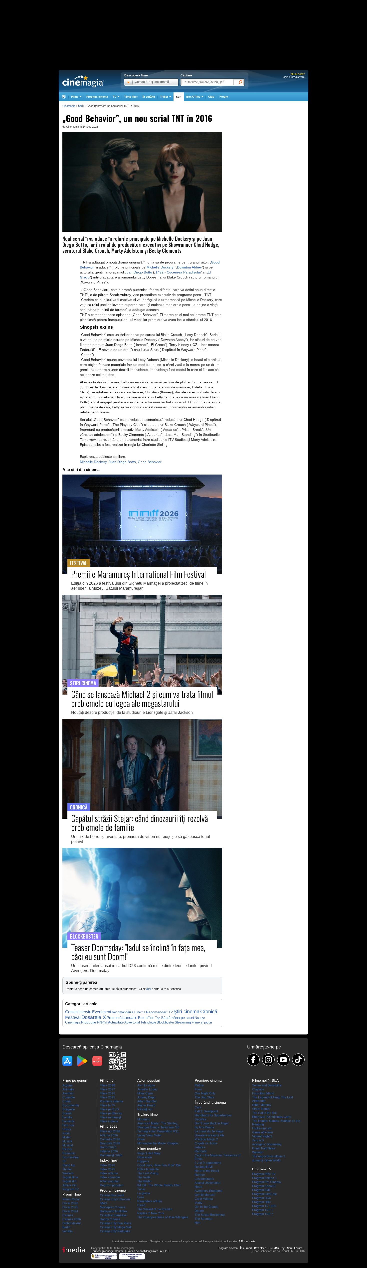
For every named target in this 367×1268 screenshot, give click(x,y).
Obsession (144, 1157)
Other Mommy (261, 1105)
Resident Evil (204, 1167)
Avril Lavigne (146, 1085)
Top (157, 1018)
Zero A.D (258, 1140)
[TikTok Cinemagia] (298, 1059)
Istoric (66, 1133)
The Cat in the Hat (264, 1113)
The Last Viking (147, 1173)
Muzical (67, 1145)
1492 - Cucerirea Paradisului (178, 272)
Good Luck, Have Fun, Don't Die (159, 1165)
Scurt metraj (70, 1157)
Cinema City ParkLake (115, 1231)
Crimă (66, 1101)
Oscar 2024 (70, 1211)
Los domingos (204, 1179)
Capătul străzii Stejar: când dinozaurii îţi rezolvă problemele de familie (139, 822)
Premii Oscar (71, 1199)
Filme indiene (109, 1121)
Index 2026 (107, 1165)
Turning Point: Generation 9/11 (158, 1131)
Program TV (70, 1189)
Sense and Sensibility (267, 1085)
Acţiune (67, 1085)
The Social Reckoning (210, 1215)
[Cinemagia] (64, 96)
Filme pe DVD (109, 1109)
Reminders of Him (149, 1201)
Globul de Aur (71, 1223)
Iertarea (200, 1147)
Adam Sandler (147, 1101)
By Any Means (204, 1127)
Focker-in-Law (262, 1128)
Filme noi (107, 1080)
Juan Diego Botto (138, 272)
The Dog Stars (204, 1097)
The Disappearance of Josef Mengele (162, 1217)
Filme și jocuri (202, 1022)
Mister (66, 1137)
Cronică (208, 1011)
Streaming (183, 1022)
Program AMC (261, 1190)
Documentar (70, 1105)
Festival (73, 1017)
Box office (146, 1018)
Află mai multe (247, 1241)
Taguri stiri (69, 1181)
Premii (102, 1022)
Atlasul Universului (207, 1183)
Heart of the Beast (207, 1171)
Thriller (67, 1169)
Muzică (67, 1141)
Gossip (71, 1012)
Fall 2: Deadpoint (206, 1111)
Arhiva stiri (69, 1185)
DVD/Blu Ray (277, 1248)
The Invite (144, 1177)
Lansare (129, 1017)
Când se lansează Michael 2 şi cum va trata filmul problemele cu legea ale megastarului (142, 698)
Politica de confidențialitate (142, 1251)
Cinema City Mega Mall (116, 1227)
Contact (119, 1251)
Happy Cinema (110, 1219)
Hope (198, 1187)
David (141, 1205)
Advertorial (132, 1022)
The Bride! (144, 1181)
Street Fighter (261, 1109)
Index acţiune (109, 1173)
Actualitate (116, 1022)
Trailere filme (147, 1114)
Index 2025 (107, 1169)
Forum (223, 96)
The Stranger (203, 1219)
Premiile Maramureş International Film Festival (138, 573)
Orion (141, 1139)
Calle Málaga (204, 1199)
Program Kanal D (264, 1186)
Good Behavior (150, 462)
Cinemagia (68, 105)
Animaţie (68, 1089)
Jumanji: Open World (266, 1160)
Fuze (140, 1197)
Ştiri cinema (186, 1011)
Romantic (68, 1153)
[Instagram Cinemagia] (268, 1059)
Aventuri (68, 1093)
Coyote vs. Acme (206, 1143)
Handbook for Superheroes (213, 1115)
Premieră (114, 1017)
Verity (198, 1203)
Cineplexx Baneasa (113, 1215)
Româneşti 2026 (111, 1155)
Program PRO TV (264, 1174)
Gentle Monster (205, 1195)
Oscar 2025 (70, 1207)
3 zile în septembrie (208, 1163)
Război (67, 1149)
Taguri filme (70, 1177)
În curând (149, 96)
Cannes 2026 (71, 1219)
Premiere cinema (111, 1101)
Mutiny (199, 1085)
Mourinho (143, 1119)
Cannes (67, 1215)
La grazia (143, 1193)
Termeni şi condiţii (102, 1251)
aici (148, 989)
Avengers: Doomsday (266, 1144)
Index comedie (110, 1177)
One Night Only (205, 1093)
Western (68, 1173)
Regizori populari (111, 1185)
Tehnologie (148, 1022)
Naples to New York (150, 1213)
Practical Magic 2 (206, 1139)
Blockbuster (165, 1022)
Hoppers (143, 1161)
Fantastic (68, 1121)
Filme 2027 (107, 1089)
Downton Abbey (189, 267)
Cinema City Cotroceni (115, 1199)
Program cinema (97, 96)
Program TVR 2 (262, 1214)
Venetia (67, 1231)
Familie (67, 1117)
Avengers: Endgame (208, 1191)
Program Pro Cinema (266, 1182)
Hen (197, 1223)
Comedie (68, 1097)
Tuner (141, 1189)
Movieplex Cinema (112, 1207)
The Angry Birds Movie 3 (268, 1156)
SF (64, 1161)
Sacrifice (200, 1119)
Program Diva (261, 1198)
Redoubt (200, 1151)
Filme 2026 (107, 1093)
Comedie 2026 (110, 1139)
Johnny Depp (146, 1097)
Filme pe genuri (74, 1080)
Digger (199, 1211)
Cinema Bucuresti (112, 1195)
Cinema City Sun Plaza (115, 1223)
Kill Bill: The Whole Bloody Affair (159, 1185)
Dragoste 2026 (110, 1143)
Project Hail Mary (149, 1153)
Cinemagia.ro (83, 81)
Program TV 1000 (264, 1206)
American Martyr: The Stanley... (158, 1123)
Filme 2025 (107, 1097)
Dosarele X (93, 1017)
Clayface (258, 1089)
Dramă (67, 1113)
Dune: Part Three (263, 1148)
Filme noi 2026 (110, 1131)
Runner (200, 1175)
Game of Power (262, 1132)
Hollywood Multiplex (113, 1211)
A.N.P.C (165, 1251)
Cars (198, 1107)
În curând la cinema (210, 1102)
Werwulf (257, 1152)
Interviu (84, 1012)
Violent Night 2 (262, 1136)
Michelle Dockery (160, 267)
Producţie (88, 1022)
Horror (66, 1129)
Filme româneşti (111, 1117)
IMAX (103, 1203)
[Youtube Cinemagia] (283, 1059)
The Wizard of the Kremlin (154, 1209)
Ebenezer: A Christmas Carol (271, 1117)
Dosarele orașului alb (209, 1135)
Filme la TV (107, 1105)
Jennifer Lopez (147, 1089)
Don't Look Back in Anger (212, 1123)
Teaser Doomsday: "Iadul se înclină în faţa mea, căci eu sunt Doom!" (138, 952)
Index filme (108, 1160)
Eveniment (101, 1012)
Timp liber (131, 96)
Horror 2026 (108, 1147)
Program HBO (261, 1202)
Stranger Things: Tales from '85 (158, 1127)
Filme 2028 (107, 1085)
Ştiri (178, 96)
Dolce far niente (148, 1169)
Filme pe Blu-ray (111, 1113)
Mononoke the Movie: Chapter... (158, 1143)
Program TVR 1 (262, 1210)
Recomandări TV (159, 1012)
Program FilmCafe (264, 1194)
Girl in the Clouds (206, 1207)
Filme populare (149, 1148)
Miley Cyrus (145, 1093)
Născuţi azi (144, 1109)
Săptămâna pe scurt (177, 1017)
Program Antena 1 (264, 1178)
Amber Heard (146, 1105)
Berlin (66, 1227)
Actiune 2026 (109, 1135)
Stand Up (68, 1165)
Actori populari (110, 1181)
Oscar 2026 (70, 1203)
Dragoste (68, 1109)
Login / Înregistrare (293, 76)
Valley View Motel (149, 1135)
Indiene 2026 (109, 1151)
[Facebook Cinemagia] (253, 1059)
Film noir (68, 1125)
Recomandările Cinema (128, 1012)
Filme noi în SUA (265, 1080)
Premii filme (71, 1194)
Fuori (198, 1089)
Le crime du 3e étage (209, 1131)
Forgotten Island (263, 1093)
